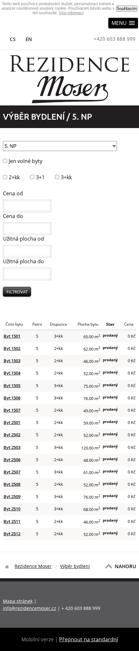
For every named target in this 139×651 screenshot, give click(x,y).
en (29, 39)
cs (13, 39)
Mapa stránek (18, 601)
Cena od (13, 193)
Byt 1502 (12, 348)
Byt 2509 (12, 496)
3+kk (66, 177)
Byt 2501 (12, 422)
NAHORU (125, 566)
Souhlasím (127, 8)
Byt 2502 (12, 435)
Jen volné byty (25, 161)
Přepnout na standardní (88, 639)
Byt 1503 (12, 360)
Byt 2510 (12, 509)
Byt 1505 (12, 385)
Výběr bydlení (75, 566)
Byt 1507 (12, 410)
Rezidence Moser (33, 566)
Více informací (71, 13)
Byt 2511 (12, 521)
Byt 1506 (12, 398)
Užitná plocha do (23, 261)
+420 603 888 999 (114, 39)
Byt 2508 (12, 484)
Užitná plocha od (23, 238)
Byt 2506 (12, 459)
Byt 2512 (12, 534)
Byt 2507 (12, 472)
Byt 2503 (12, 447)
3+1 (40, 177)
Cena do (13, 216)
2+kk (14, 177)
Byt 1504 (12, 373)
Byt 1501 (12, 336)
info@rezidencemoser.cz (29, 608)
